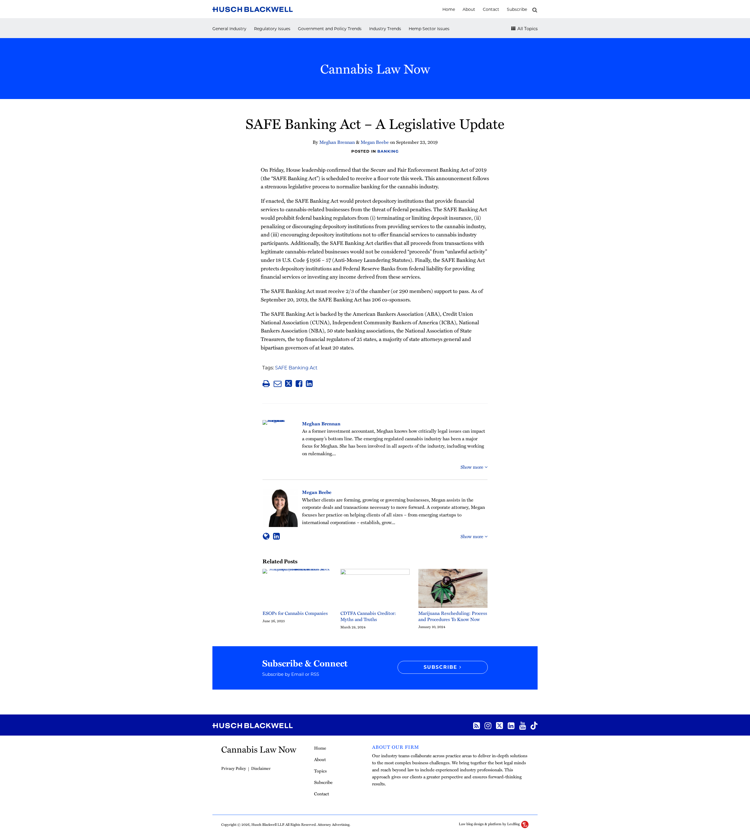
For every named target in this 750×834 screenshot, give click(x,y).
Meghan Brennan (337, 142)
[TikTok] (534, 725)
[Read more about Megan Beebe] (266, 536)
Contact (491, 9)
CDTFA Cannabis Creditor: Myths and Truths (368, 616)
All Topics (527, 28)
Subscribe (517, 9)
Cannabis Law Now (375, 68)
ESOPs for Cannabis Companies (295, 613)
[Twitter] (499, 725)
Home (448, 9)
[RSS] (476, 725)
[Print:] (266, 383)
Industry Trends (385, 28)
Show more (473, 466)
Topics (320, 771)
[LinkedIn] (511, 725)
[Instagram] (488, 725)
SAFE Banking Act (296, 368)
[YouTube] (522, 725)
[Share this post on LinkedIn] (309, 384)
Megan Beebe (375, 142)
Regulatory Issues (272, 28)
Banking (387, 151)
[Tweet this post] (288, 384)
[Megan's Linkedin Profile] (276, 536)
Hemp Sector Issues (429, 28)
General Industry (229, 28)
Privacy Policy (233, 768)
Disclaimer (261, 768)
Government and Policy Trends (330, 28)
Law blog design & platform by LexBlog (490, 823)
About (469, 9)
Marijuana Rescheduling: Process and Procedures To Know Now (452, 616)
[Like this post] (299, 384)
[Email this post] (278, 384)
